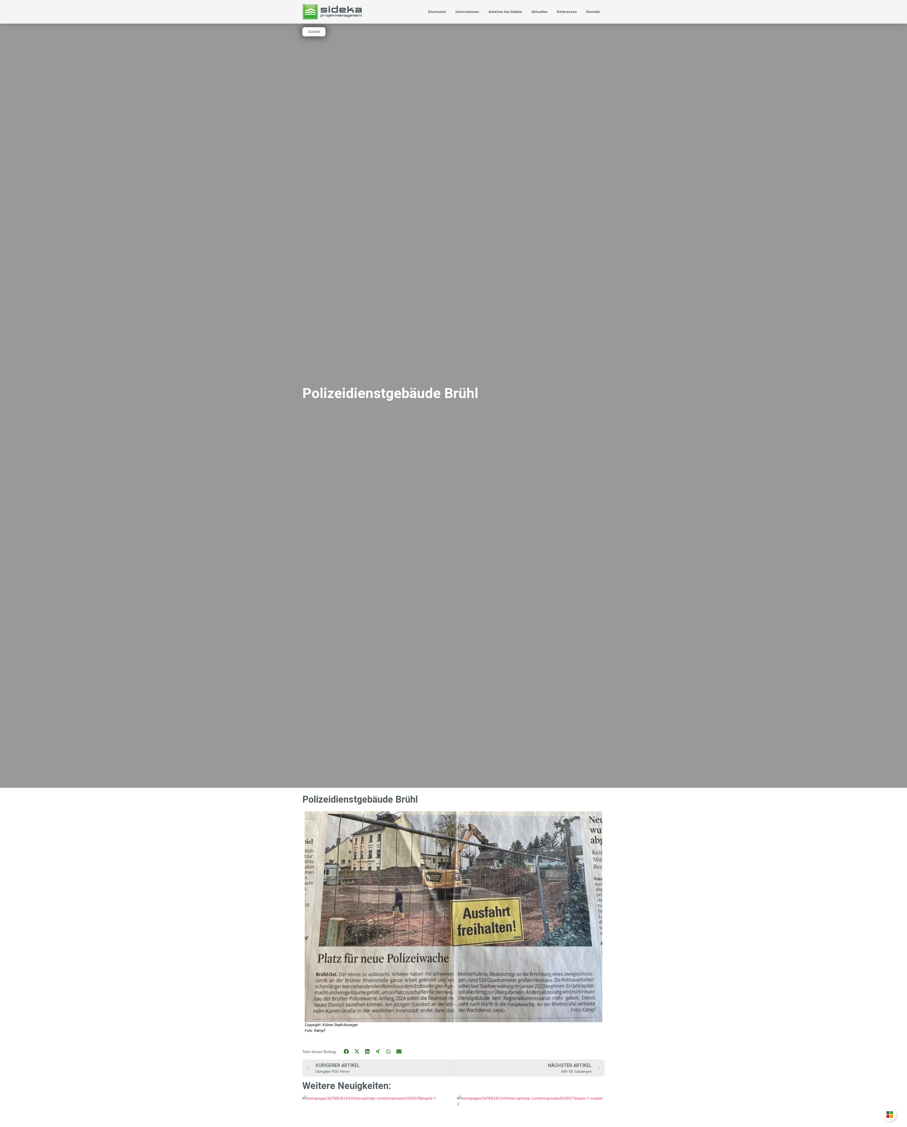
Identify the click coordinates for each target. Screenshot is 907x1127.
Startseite (437, 12)
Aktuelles (539, 12)
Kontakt (593, 12)
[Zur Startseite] (332, 11)
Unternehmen (467, 12)
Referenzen (567, 12)
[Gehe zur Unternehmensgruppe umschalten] (889, 1114)
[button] (346, 1051)
